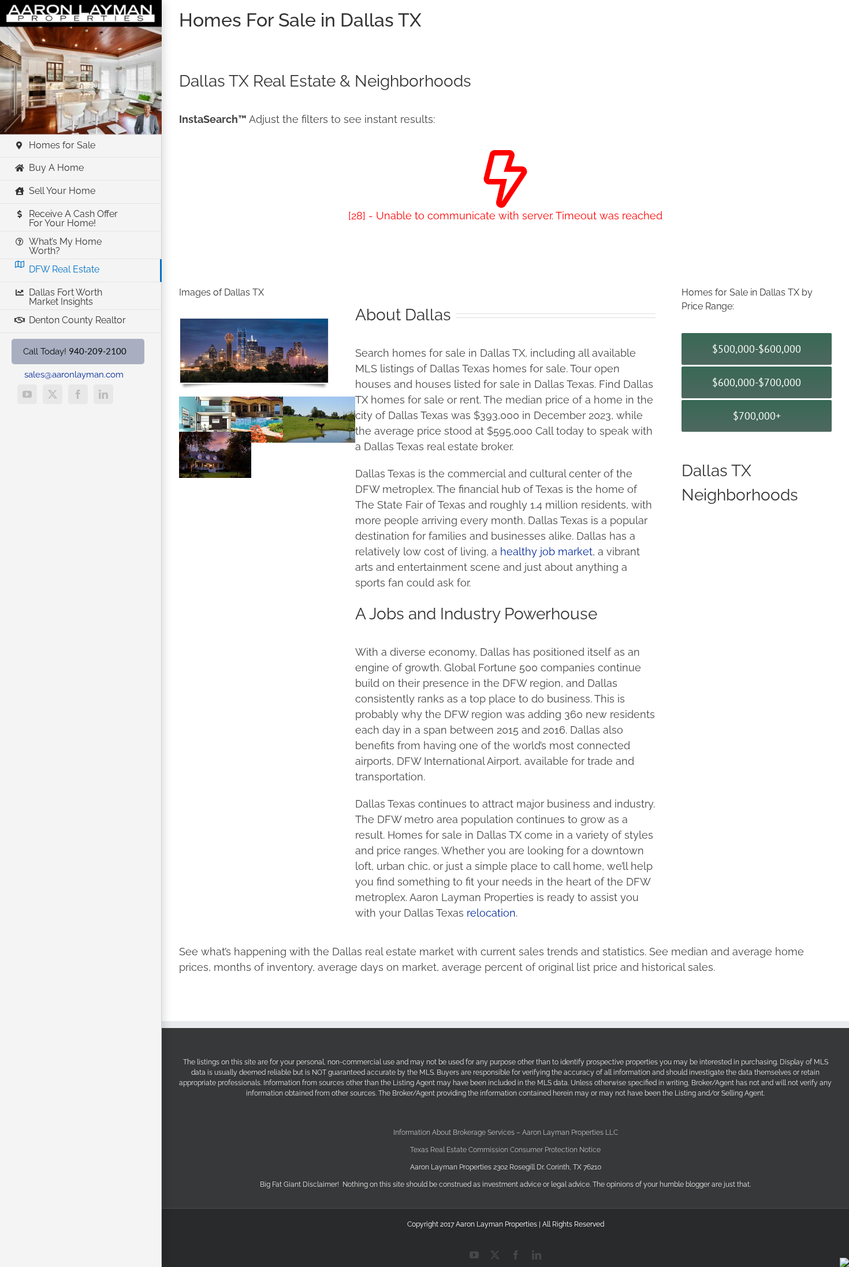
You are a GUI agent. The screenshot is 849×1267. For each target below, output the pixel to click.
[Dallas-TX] (254, 323)
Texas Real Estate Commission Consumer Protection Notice (505, 1150)
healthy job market (546, 551)
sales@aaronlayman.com (74, 374)
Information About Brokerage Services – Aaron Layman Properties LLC (505, 1132)
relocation (491, 913)
